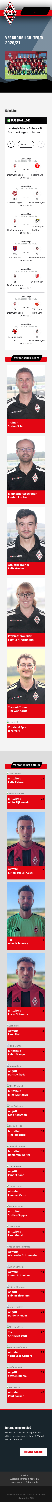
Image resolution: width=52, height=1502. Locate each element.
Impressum (16, 1482)
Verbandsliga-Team (26, 358)
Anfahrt (24, 1475)
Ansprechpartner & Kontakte (24, 1478)
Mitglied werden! (33, 1451)
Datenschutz (32, 1482)
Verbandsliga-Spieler (26, 765)
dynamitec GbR (26, 1498)
